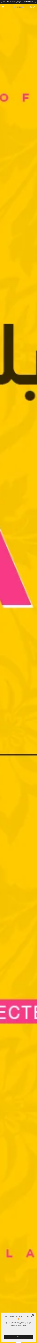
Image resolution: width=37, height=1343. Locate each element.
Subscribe (18, 1336)
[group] (18, 673)
